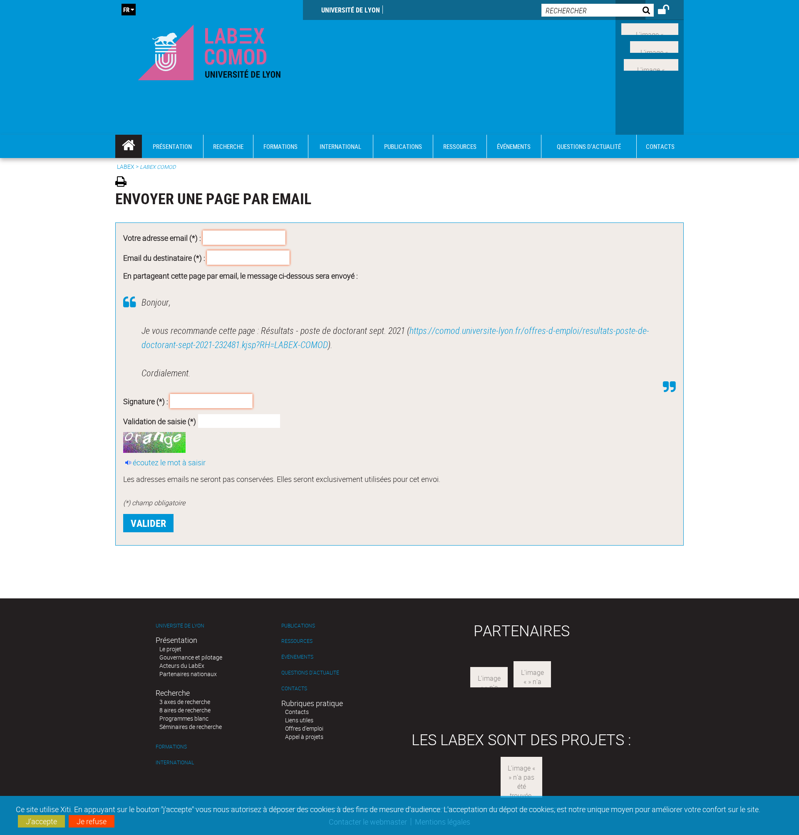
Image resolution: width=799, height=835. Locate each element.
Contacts (294, 688)
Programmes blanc (183, 718)
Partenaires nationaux (188, 674)
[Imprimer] (123, 183)
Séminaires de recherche (190, 727)
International (175, 762)
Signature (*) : (145, 401)
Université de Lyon (350, 10)
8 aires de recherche (185, 710)
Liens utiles (299, 720)
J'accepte (41, 821)
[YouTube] (651, 64)
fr (126, 9)
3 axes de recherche (184, 702)
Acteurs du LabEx (181, 665)
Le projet (170, 649)
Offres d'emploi (304, 728)
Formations (171, 746)
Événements (297, 656)
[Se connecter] (669, 11)
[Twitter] (654, 46)
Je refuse (92, 821)
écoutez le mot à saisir (169, 462)
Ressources (297, 641)
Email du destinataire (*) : (164, 257)
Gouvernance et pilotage (190, 657)
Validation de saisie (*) (159, 421)
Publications (298, 625)
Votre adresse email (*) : (162, 238)
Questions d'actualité (310, 672)
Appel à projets (304, 737)
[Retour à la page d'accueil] (209, 50)
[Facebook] (649, 28)
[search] (597, 10)
